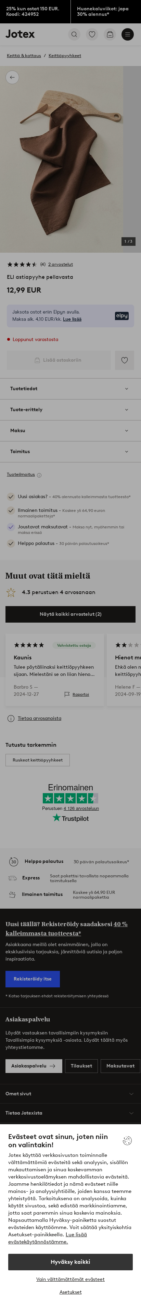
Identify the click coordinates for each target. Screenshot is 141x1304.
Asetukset (71, 1292)
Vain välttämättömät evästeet (70, 1279)
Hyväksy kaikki (70, 1262)
